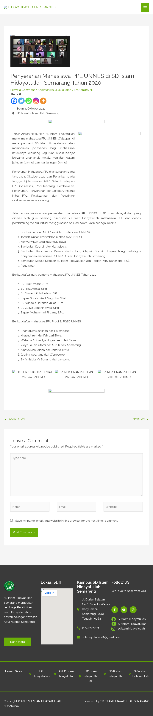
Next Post (141, 419)
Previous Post (14, 419)
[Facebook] (14, 101)
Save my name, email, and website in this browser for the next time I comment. (66, 520)
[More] (43, 101)
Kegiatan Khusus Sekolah (54, 90)
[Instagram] (36, 101)
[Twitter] (21, 101)
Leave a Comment (22, 90)
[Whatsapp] (28, 101)
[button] (16, 374)
